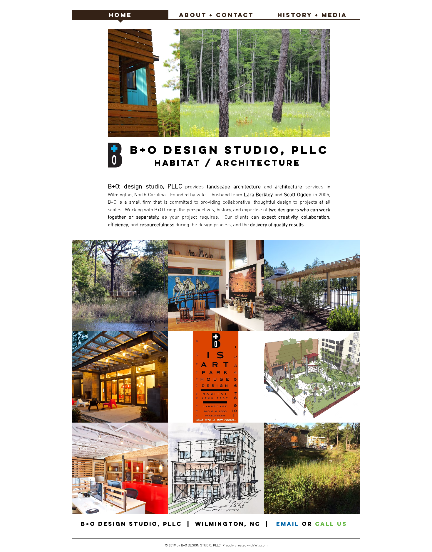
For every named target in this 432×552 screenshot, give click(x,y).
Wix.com (260, 545)
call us (331, 523)
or (308, 523)
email (287, 523)
